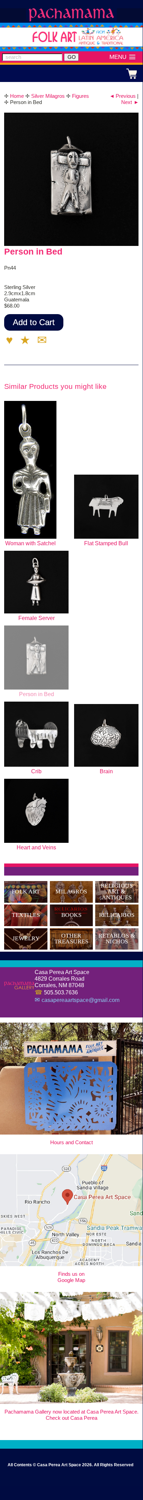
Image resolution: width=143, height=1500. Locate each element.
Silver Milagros (48, 96)
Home (17, 96)
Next (129, 102)
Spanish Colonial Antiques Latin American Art (71, 14)
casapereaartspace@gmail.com (80, 1000)
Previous (122, 96)
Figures (80, 96)
